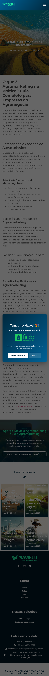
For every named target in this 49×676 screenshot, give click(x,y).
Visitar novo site (18, 355)
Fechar (35, 355)
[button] (44, 5)
